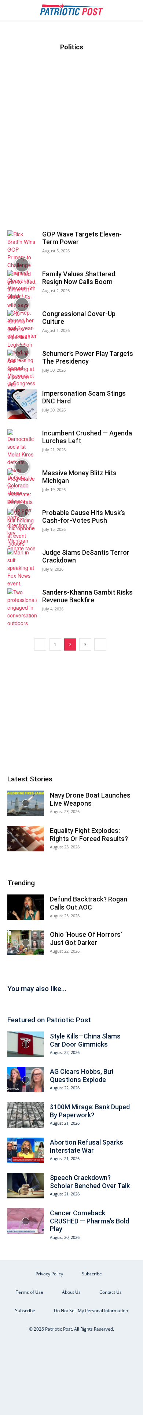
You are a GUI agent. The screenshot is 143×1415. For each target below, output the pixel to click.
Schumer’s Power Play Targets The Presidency (87, 357)
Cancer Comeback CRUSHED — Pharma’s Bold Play (89, 1221)
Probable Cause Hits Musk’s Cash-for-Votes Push (83, 517)
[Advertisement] (71, 152)
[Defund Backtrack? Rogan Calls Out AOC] (25, 907)
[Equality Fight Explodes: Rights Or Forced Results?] (25, 838)
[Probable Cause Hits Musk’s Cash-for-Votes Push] (22, 528)
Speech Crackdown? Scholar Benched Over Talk (90, 1182)
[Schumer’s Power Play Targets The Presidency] (22, 373)
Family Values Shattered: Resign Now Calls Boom (79, 278)
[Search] (132, 10)
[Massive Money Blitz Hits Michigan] (22, 510)
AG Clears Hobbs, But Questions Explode (82, 1075)
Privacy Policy (49, 1274)
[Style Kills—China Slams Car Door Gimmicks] (25, 1044)
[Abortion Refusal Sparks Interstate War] (25, 1150)
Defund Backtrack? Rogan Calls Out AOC (88, 903)
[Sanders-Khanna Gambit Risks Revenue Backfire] (22, 607)
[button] (12, 10)
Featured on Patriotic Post (49, 1020)
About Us (71, 1292)
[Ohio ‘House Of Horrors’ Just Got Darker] (25, 942)
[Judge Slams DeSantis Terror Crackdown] (22, 568)
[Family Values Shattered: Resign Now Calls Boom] (22, 305)
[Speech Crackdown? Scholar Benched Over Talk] (25, 1185)
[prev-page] (40, 644)
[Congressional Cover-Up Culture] (22, 352)
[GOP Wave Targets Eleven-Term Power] (22, 265)
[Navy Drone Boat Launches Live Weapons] (25, 803)
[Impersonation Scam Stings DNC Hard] (22, 404)
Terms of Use (29, 1292)
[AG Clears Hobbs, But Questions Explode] (25, 1079)
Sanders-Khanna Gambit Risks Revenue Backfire (87, 596)
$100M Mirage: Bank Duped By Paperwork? (90, 1111)
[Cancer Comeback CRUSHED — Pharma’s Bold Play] (25, 1221)
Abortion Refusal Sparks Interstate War (86, 1146)
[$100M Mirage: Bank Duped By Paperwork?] (25, 1115)
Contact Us (110, 1292)
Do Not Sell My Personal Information (91, 1310)
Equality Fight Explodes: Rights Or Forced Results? (89, 835)
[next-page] (100, 644)
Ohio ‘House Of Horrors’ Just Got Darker (86, 938)
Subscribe (92, 1274)
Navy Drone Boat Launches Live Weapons (90, 799)
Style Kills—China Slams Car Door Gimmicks (85, 1040)
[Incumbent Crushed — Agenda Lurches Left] (22, 467)
